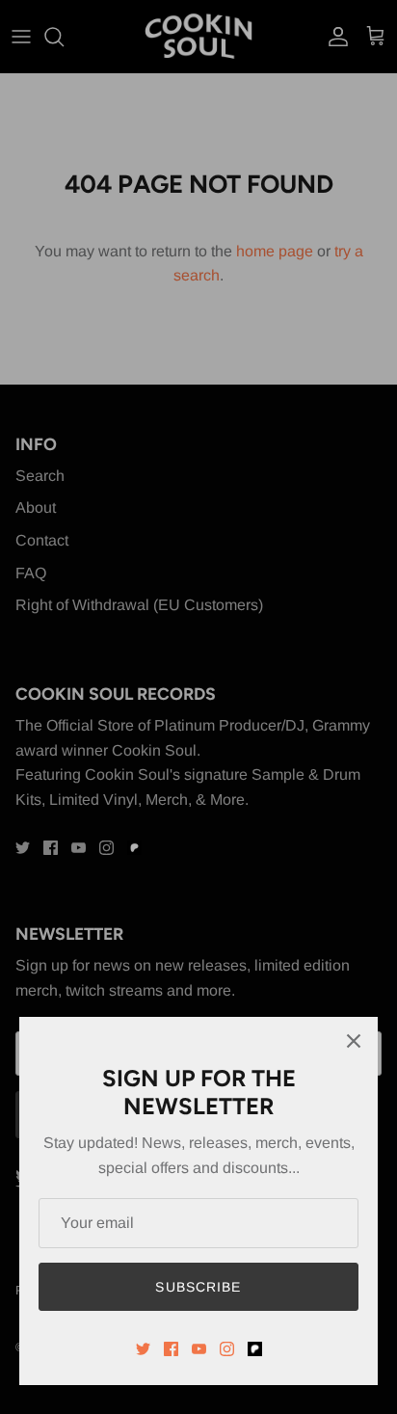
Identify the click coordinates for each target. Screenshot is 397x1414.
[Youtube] (199, 1349)
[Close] (353, 1041)
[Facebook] (171, 1349)
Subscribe (198, 1286)
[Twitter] (143, 1349)
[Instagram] (227, 1349)
